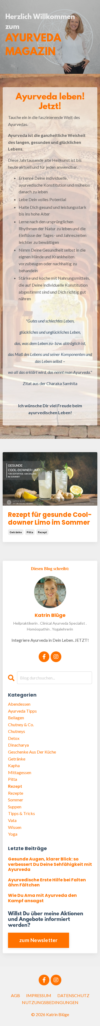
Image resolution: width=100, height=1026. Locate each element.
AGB (15, 995)
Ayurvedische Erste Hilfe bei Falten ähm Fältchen (47, 882)
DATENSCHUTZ (73, 995)
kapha (14, 765)
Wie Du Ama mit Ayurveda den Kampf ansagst (42, 898)
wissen (14, 827)
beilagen (16, 717)
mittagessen (19, 772)
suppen (14, 806)
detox (13, 738)
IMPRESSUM (38, 995)
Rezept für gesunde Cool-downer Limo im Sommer (50, 519)
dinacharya (18, 744)
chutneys (16, 731)
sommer (15, 799)
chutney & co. (21, 724)
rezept (42, 532)
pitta (30, 532)
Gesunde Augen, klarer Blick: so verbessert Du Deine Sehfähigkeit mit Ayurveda (50, 864)
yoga (12, 833)
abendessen (19, 703)
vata (12, 820)
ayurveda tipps (22, 710)
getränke (16, 532)
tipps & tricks (21, 813)
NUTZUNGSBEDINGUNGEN (50, 1002)
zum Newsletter (38, 940)
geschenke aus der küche (32, 751)
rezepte (15, 793)
